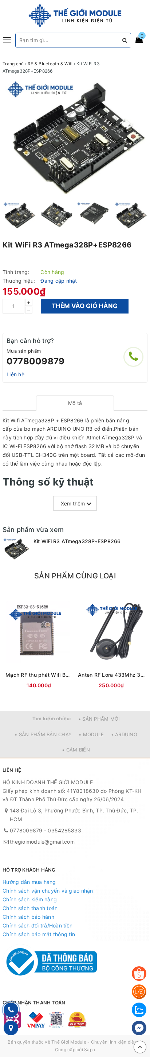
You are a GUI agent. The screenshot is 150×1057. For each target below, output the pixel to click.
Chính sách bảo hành (28, 917)
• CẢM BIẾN (76, 750)
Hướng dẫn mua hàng (29, 882)
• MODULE (91, 734)
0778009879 (35, 361)
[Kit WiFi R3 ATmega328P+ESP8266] (16, 549)
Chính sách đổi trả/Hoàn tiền (37, 925)
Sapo (89, 1049)
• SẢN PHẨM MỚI (99, 719)
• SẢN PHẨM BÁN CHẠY (43, 734)
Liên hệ (15, 374)
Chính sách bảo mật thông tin (39, 934)
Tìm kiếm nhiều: (51, 718)
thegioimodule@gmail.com (42, 842)
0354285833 (64, 830)
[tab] (75, 403)
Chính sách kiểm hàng (30, 899)
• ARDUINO (124, 734)
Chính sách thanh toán (30, 908)
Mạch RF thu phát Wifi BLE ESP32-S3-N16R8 (38, 675)
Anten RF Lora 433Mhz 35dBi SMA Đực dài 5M (111, 675)
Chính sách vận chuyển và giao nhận (48, 891)
